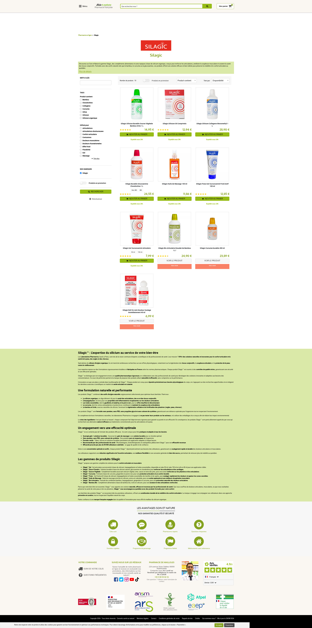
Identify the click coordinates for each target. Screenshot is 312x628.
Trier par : (207, 80)
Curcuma (86, 109)
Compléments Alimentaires (84, 11)
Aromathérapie (124, 11)
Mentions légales (143, 618)
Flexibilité (86, 149)
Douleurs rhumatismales (92, 143)
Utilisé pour (84, 125)
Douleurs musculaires (91, 140)
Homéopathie (110, 11)
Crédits (197, 618)
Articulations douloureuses (93, 131)
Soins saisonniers (165, 11)
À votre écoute (142, 531)
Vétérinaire (202, 11)
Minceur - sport (177, 11)
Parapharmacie (152, 11)
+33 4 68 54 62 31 (162, 577)
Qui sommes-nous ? (209, 618)
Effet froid (86, 146)
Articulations (88, 128)
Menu (85, 6)
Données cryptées (113, 548)
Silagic (85, 173)
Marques (215, 11)
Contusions (87, 137)
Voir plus (96, 158)
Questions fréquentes (198, 531)
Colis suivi (113, 531)
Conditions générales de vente (169, 618)
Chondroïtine (88, 102)
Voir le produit (174, 260)
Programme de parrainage (142, 548)
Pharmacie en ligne (85, 35)
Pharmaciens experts (170, 531)
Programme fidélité (170, 548)
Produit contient (86, 96)
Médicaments (138, 11)
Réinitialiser (97, 199)
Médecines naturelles (97, 11)
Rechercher (97, 191)
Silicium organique (90, 118)
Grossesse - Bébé (190, 11)
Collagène (86, 106)
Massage (86, 156)
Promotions (227, 11)
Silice (85, 112)
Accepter (219, 625)
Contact (153, 618)
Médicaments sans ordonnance (199, 548)
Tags (82, 92)
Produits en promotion (97, 183)
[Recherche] (207, 6)
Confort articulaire (90, 134)
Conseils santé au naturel (125, 618)
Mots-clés (84, 78)
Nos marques (86, 169)
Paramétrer (229, 625)
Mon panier (223, 6)
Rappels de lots (187, 618)
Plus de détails (85, 71)
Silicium (86, 115)
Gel (84, 153)
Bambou (86, 99)
